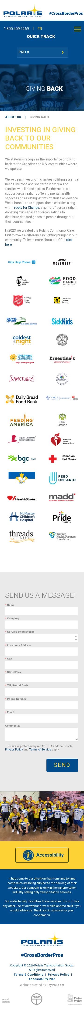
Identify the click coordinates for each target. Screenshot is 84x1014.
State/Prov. (13, 672)
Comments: (12, 726)
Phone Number (15, 699)
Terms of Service (40, 749)
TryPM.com (55, 985)
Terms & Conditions (28, 974)
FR (40, 29)
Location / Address (18, 645)
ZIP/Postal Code (16, 685)
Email (9, 712)
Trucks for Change (25, 207)
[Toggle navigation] (77, 29)
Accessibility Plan (42, 979)
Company (12, 618)
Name (9, 605)
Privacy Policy (14, 749)
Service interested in (20, 632)
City (8, 659)
